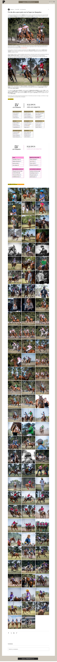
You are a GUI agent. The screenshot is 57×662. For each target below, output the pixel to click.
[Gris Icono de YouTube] (54, 1)
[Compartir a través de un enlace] (16, 632)
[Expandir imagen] (14, 194)
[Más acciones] (48, 9)
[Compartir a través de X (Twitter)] (11, 632)
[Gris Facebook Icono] (52, 1)
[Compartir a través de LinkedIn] (13, 632)
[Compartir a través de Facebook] (8, 632)
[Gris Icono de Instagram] (50, 1)
